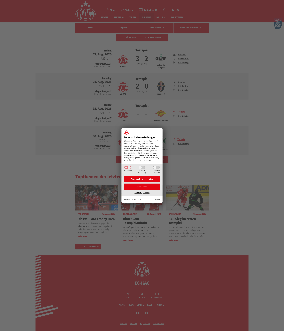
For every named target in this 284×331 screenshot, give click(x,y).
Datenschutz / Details (132, 199)
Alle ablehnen (142, 187)
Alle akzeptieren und (142, 179)
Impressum (155, 199)
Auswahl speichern (142, 193)
